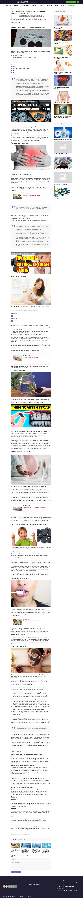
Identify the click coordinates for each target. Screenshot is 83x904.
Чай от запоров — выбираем (60, 184)
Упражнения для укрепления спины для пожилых (46, 851)
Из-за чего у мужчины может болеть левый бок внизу (36, 851)
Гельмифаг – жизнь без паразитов (62, 198)
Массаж (34, 5)
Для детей (41, 5)
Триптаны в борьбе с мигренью (61, 102)
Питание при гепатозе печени (32, 621)
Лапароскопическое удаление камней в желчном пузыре (25, 851)
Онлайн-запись (72, 5)
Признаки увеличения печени (32, 195)
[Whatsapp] (78, 2)
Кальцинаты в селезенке (30, 357)
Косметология (25, 5)
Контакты (63, 5)
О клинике (49, 5)
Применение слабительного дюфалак (63, 139)
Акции (56, 5)
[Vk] (6, 886)
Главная (8, 5)
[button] (71, 2)
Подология (16, 5)
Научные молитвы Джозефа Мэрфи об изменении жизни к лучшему (62, 117)
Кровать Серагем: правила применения (35, 507)
